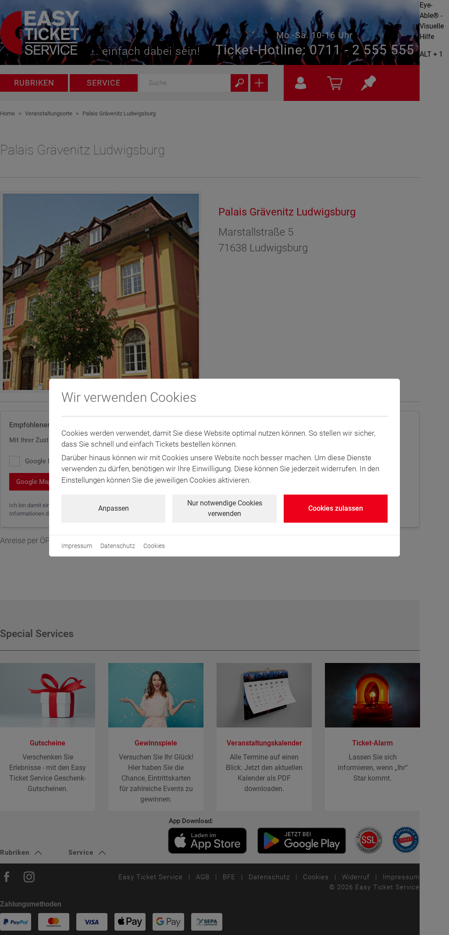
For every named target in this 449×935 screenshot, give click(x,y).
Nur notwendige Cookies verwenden (224, 508)
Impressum (76, 545)
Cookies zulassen (335, 508)
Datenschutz (117, 545)
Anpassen (113, 508)
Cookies (154, 545)
